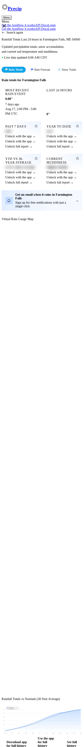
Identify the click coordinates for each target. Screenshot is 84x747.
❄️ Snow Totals (66, 69)
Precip (15, 8)
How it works (26, 25)
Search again (15, 32)
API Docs (41, 25)
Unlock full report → (18, 146)
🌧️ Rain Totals (13, 69)
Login (52, 25)
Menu (6, 17)
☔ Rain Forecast (40, 69)
